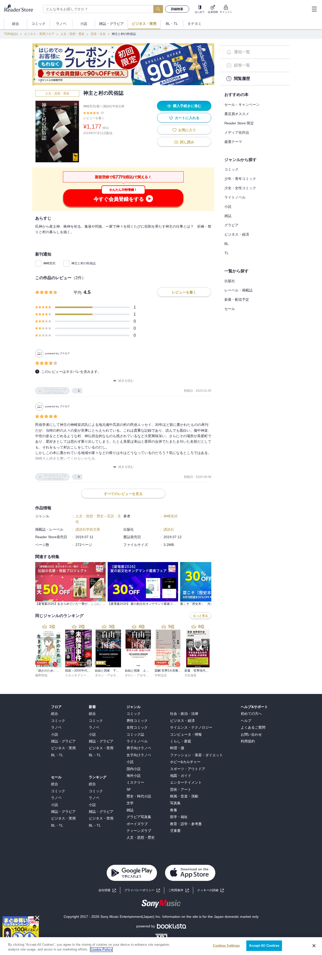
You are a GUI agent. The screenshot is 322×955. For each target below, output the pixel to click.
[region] (161, 946)
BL (226, 244)
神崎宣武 (49, 263)
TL (226, 253)
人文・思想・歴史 (72, 34)
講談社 (169, 529)
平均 (77, 292)
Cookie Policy (101, 949)
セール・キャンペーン (242, 105)
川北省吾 (190, 675)
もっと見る (200, 616)
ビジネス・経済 (236, 234)
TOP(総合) (11, 34)
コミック (231, 169)
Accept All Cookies (264, 945)
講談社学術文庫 (113, 106)
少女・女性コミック (240, 188)
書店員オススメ (236, 114)
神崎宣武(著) (91, 106)
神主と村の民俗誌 (83, 263)
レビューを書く (93, 118)
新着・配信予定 (236, 299)
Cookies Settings (226, 945)
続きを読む (126, 380)
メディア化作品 (236, 132)
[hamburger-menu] (314, 9)
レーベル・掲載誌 (238, 290)
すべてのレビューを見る (123, 494)
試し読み (187, 142)
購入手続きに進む (187, 106)
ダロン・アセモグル (108, 675)
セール (229, 309)
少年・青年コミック (240, 179)
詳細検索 (177, 9)
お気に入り (187, 130)
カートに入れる (187, 118)
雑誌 (227, 216)
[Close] (313, 945)
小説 (227, 207)
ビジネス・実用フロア (39, 34)
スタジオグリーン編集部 (81, 675)
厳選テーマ (233, 142)
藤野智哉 (41, 675)
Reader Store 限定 (239, 123)
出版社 (229, 281)
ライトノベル (235, 197)
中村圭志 (161, 675)
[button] (210, 890)
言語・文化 (98, 34)
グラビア (231, 225)
